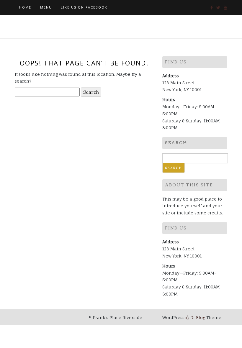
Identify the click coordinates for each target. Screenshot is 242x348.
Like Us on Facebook (84, 7)
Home (25, 7)
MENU (46, 7)
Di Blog (197, 317)
